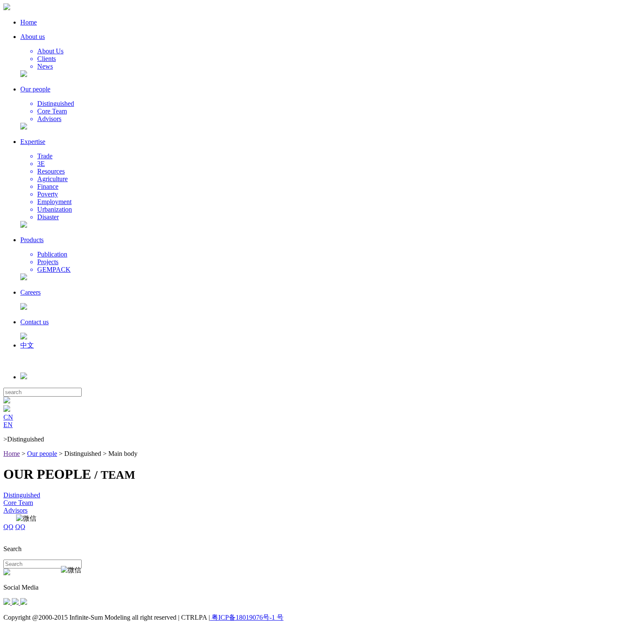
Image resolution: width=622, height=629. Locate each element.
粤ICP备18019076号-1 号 (246, 617)
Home (11, 453)
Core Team (18, 502)
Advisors (15, 510)
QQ (8, 526)
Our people (42, 453)
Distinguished (21, 495)
